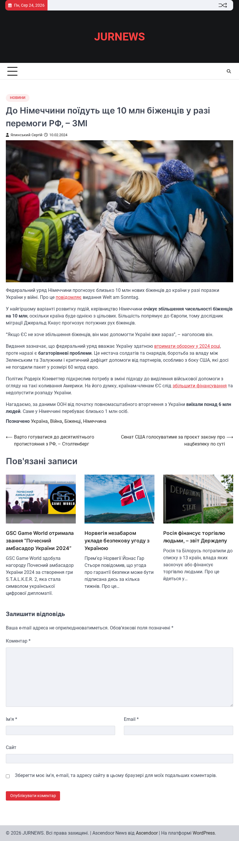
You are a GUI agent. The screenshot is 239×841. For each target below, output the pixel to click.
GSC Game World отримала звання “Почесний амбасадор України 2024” (40, 540)
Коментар (18, 641)
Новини (17, 97)
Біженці (72, 421)
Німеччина (94, 421)
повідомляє (69, 297)
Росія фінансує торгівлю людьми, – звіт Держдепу (195, 537)
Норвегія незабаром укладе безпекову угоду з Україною (117, 540)
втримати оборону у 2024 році (187, 346)
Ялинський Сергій (26, 135)
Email (131, 719)
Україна (39, 421)
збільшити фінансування (200, 385)
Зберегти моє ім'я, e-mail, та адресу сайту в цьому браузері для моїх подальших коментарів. (116, 775)
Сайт (11, 747)
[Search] (228, 71)
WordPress (204, 833)
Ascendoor (147, 833)
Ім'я (11, 719)
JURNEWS (119, 36)
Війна (56, 421)
